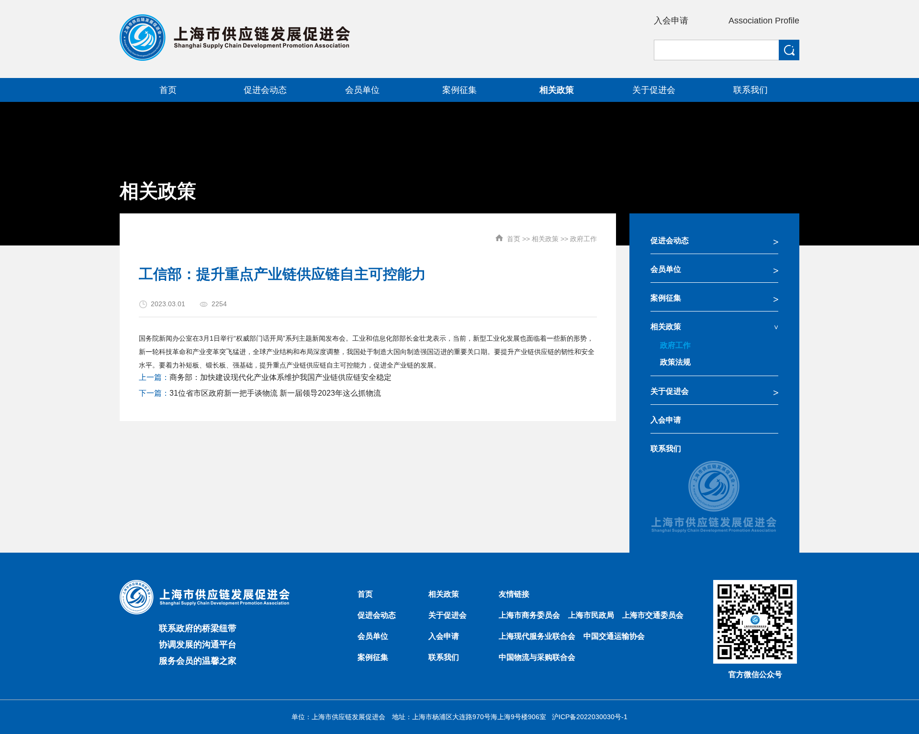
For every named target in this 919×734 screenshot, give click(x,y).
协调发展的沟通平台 (197, 644)
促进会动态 (669, 240)
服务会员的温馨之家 (197, 661)
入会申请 (671, 20)
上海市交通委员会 (653, 615)
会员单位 (665, 269)
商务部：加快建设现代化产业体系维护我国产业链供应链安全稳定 (280, 377)
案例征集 (665, 298)
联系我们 (665, 449)
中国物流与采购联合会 (537, 657)
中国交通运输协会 (614, 636)
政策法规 (675, 362)
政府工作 (583, 239)
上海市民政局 (591, 615)
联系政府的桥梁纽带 (197, 628)
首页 (513, 239)
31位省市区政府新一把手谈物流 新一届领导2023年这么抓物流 (275, 393)
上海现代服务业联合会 (537, 636)
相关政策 (545, 239)
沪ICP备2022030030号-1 (590, 717)
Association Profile (763, 20)
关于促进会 (669, 391)
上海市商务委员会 (529, 615)
